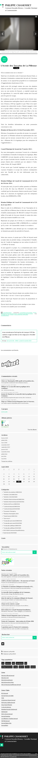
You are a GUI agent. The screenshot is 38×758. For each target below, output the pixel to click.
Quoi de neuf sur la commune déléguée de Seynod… (17, 598)
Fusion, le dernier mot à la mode (29, 52)
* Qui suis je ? (6, 518)
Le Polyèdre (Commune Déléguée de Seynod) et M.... (17, 586)
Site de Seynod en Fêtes (7, 682)
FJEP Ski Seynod (5, 721)
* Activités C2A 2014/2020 (10, 497)
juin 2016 (3, 456)
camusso (8, 663)
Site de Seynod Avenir (7, 680)
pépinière (25, 314)
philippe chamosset (7, 667)
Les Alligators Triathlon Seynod (9, 718)
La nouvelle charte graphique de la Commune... (16, 592)
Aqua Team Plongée (6, 704)
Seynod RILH (4, 725)
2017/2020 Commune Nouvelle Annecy (13, 530)
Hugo (3, 401)
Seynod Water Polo (6, 723)
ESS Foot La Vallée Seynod (8, 702)
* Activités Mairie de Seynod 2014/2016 (13, 501)
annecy (27, 667)
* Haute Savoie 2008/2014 (10, 516)
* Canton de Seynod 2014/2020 (11, 509)
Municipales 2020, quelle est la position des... (21, 381)
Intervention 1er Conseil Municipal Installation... (16, 610)
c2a (3, 663)
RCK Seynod (4, 693)
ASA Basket (4, 711)
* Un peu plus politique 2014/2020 (12, 528)
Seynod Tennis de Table (7, 695)
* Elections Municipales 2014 (10, 513)
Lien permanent (7, 312)
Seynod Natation (5, 716)
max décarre (19, 663)
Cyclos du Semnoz (6, 707)
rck (26, 663)
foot (13, 663)
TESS (2, 698)
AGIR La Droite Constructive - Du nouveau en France (18, 581)
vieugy (15, 667)
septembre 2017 (5, 447)
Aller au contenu (5, 1)
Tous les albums (32, 429)
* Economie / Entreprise (9, 511)
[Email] (2, 643)
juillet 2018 (4, 440)
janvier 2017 (4, 449)
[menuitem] (6, 52)
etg (9, 314)
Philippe (3, 386)
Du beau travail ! (5, 52)
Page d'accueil (15, 52)
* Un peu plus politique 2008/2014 (12, 525)
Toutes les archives (6, 461)
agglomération (18, 314)
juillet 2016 (4, 454)
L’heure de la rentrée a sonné (10, 604)
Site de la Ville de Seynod (7, 675)
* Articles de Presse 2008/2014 (11, 504)
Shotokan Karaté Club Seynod (9, 709)
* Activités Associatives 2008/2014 (12, 492)
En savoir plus (13, 756)
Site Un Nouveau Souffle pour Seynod (11, 684)
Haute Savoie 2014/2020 (9, 533)
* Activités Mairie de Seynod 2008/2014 (13, 499)
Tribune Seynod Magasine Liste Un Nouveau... (21, 401)
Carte (3, 538)
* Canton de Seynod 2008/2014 (11, 506)
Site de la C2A (5, 677)
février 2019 (4, 438)
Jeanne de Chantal (6, 394)
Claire (3, 381)
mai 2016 (3, 458)
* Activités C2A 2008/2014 (10, 494)
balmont (21, 667)
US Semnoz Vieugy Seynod (8, 700)
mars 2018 (4, 442)
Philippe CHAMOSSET (18, 5)
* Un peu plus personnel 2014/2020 (12, 523)
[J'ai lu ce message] (36, 753)
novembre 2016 (5, 451)
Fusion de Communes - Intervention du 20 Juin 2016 (17, 621)
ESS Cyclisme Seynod (6, 714)
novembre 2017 (5, 445)
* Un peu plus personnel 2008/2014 (12, 521)
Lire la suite (4, 412)
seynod (33, 667)
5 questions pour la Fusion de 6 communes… (15, 627)
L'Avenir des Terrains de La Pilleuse (19, 65)
